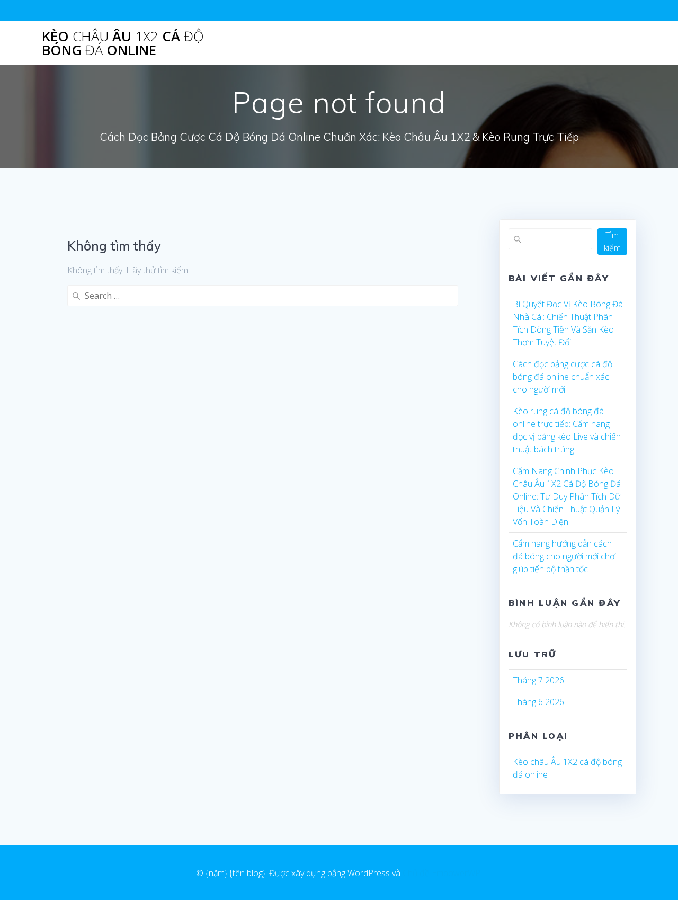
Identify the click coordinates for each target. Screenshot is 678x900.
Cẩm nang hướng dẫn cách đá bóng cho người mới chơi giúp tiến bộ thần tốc (564, 556)
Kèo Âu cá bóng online (123, 43)
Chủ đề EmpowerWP (441, 873)
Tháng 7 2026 (538, 680)
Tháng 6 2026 (538, 702)
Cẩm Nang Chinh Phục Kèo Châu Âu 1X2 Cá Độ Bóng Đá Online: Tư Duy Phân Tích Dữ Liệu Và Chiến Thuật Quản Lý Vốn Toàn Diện (567, 496)
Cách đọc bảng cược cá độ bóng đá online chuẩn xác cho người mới (562, 376)
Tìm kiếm (612, 241)
